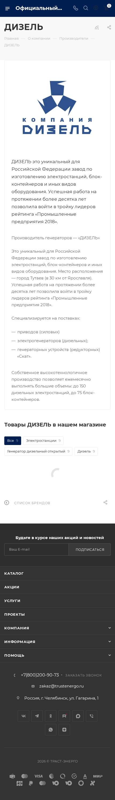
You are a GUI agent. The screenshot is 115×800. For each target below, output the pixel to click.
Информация (20, 642)
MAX (78, 716)
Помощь (14, 655)
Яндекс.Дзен (64, 729)
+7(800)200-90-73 (40, 675)
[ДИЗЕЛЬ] (57, 108)
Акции (12, 587)
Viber (91, 716)
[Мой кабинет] (95, 8)
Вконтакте (23, 716)
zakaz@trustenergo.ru (61, 686)
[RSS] (97, 27)
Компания (16, 628)
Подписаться (90, 550)
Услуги (12, 601)
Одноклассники (50, 716)
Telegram (37, 716)
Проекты (14, 614)
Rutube (64, 716)
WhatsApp (50, 729)
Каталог (14, 573)
